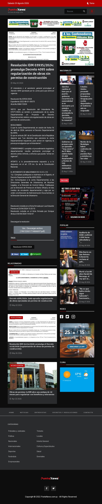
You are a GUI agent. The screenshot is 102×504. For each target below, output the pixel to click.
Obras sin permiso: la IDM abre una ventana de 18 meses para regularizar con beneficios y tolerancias (32, 393)
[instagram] (73, 317)
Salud (39, 451)
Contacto (88, 412)
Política (11, 436)
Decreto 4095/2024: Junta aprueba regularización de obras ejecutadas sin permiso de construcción (31, 299)
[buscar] (84, 11)
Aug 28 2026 (85, 245)
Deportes (12, 451)
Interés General (17, 366)
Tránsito (40, 431)
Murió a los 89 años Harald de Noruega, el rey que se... (85, 275)
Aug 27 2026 (85, 302)
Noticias (24, 412)
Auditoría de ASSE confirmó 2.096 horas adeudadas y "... (85, 237)
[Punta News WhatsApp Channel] (77, 203)
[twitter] (24, 254)
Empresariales (14, 462)
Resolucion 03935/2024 (22, 247)
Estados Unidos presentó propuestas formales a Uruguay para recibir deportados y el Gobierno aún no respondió (86, 99)
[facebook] (15, 254)
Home (11, 412)
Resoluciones (16, 318)
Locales (40, 436)
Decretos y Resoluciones (64, 412)
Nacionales (12, 441)
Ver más (64, 180)
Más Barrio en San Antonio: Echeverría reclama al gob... (85, 257)
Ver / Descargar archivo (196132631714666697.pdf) (32, 229)
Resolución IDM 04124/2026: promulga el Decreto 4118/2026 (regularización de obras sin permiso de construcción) (32, 346)
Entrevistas (40, 412)
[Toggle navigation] (91, 11)
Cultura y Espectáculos (45, 446)
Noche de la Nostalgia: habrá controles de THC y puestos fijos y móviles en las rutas (86, 150)
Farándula (12, 457)
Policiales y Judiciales (16, 431)
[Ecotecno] (51, 23)
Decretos (14, 272)
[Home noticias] (50, 478)
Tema (92, 3)
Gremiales (41, 457)
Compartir (37, 254)
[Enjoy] (77, 340)
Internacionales (14, 446)
